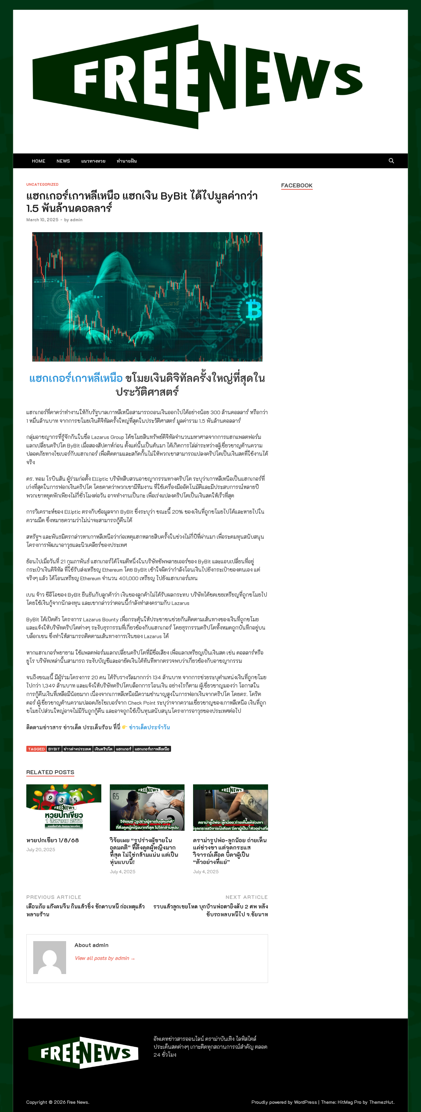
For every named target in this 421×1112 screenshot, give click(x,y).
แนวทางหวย (93, 161)
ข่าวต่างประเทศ (77, 748)
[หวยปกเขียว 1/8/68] (63, 809)
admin (76, 219)
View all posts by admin (105, 957)
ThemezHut (381, 1102)
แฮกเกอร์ (123, 748)
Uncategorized (42, 184)
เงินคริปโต (103, 748)
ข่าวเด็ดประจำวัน (149, 727)
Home (38, 161)
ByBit (54, 748)
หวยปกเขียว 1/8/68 (52, 840)
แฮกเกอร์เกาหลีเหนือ (76, 378)
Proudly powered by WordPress (284, 1102)
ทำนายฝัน (127, 161)
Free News (77, 1102)
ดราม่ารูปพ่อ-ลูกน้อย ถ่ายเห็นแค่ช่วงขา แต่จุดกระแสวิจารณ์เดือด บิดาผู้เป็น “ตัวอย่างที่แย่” (230, 850)
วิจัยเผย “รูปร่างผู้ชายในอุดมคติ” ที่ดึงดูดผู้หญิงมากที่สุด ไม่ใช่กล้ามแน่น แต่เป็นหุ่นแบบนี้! (144, 850)
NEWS (63, 161)
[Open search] (391, 161)
